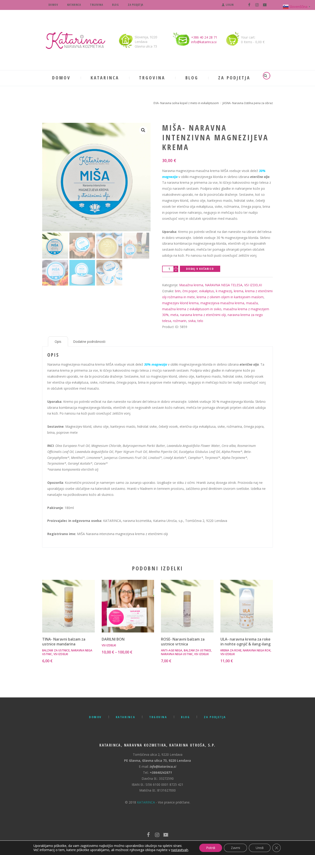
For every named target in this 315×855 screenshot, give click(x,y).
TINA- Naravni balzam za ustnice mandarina (63, 642)
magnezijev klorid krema (180, 303)
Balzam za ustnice (56, 650)
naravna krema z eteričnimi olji (203, 315)
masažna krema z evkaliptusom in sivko (191, 309)
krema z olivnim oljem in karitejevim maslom (230, 297)
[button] (143, 130)
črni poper (189, 291)
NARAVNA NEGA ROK (256, 650)
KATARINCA (146, 802)
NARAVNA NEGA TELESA (223, 285)
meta (174, 315)
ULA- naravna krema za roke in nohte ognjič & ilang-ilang (245, 642)
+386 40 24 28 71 (204, 37)
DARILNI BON (113, 639)
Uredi (260, 848)
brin (178, 291)
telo (200, 321)
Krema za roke (230, 650)
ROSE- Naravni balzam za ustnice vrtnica (183, 642)
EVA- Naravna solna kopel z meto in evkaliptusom (186, 103)
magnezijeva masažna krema (222, 303)
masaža (252, 303)
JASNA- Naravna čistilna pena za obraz (248, 103)
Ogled (68, 600)
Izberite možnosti (128, 610)
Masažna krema (191, 285)
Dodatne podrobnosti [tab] (89, 341)
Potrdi (210, 848)
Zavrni (235, 848)
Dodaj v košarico (200, 269)
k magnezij (224, 291)
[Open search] (266, 75)
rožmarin (179, 321)
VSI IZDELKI (253, 285)
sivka (192, 321)
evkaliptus (206, 291)
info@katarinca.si (204, 42)
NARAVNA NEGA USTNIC (177, 654)
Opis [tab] (58, 341)
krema (238, 291)
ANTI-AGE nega (171, 650)
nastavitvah (179, 850)
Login (230, 5)
